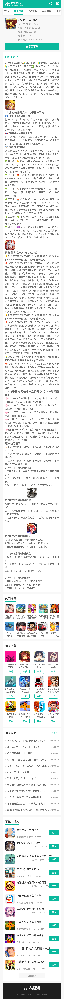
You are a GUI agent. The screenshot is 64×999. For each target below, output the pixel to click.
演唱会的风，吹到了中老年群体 (22, 778)
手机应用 (46, 11)
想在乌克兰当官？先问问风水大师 (23, 747)
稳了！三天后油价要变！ (19, 772)
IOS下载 (32, 11)
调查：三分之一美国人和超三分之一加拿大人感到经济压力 (28, 765)
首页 (6, 11)
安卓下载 (18, 11)
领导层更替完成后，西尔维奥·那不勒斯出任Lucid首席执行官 (28, 803)
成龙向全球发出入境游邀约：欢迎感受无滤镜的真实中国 (28, 809)
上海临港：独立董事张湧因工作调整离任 (27, 740)
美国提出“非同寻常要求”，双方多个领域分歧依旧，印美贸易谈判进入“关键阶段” (28, 791)
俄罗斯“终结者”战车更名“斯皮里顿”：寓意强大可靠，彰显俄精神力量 (28, 784)
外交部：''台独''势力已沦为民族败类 (24, 797)
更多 (53, 732)
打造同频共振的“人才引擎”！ (21, 753)
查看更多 (32, 975)
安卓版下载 (32, 46)
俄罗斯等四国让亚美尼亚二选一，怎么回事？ (28, 759)
